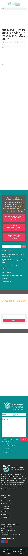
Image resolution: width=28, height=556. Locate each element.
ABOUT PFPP (6, 500)
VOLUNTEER (5, 517)
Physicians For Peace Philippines (12, 42)
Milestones (5, 278)
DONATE (4, 514)
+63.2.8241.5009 (6, 449)
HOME (4, 498)
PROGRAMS (5, 509)
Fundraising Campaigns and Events (12, 275)
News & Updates (6, 281)
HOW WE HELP (6, 503)
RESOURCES (5, 511)
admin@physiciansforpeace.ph (10, 452)
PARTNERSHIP (6, 506)
